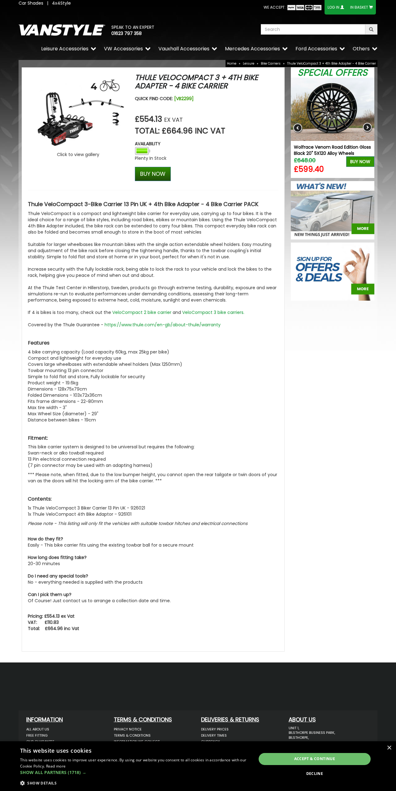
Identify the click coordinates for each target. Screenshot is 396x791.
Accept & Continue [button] (314, 758)
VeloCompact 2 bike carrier (141, 312)
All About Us (37, 729)
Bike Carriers (271, 63)
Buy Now (360, 162)
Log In (333, 7)
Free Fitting (37, 735)
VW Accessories (123, 48)
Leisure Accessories (64, 48)
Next (367, 127)
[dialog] (198, 766)
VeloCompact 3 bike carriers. (213, 312)
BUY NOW (153, 174)
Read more (56, 766)
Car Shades (31, 3)
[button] (134, 772)
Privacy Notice (128, 729)
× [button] (389, 748)
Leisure (248, 63)
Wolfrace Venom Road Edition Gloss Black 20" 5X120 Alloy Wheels (332, 150)
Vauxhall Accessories (183, 48)
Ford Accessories (316, 48)
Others (361, 48)
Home (231, 63)
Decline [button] (314, 773)
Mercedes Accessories (252, 48)
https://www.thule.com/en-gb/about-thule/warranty (163, 325)
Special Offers (333, 72)
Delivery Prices (215, 729)
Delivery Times (214, 735)
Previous (297, 127)
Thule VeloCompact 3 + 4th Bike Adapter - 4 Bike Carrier (331, 63)
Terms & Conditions (132, 735)
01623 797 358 (126, 33)
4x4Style (61, 3)
